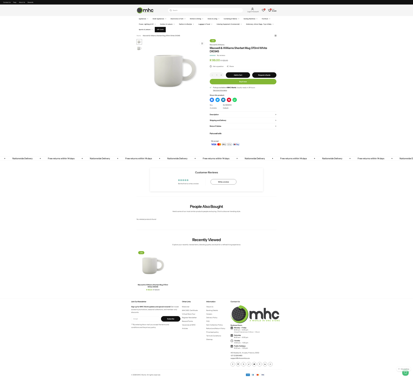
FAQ (208, 321)
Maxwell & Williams (217, 45)
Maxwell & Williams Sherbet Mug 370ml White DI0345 (153, 286)
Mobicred (185, 307)
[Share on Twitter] (217, 100)
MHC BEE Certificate (190, 310)
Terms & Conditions (213, 336)
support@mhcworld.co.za (240, 358)
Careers (209, 314)
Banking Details (212, 310)
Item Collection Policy (214, 325)
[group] (174, 71)
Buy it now (243, 82)
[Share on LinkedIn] (223, 100)
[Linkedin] (265, 364)
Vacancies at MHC (189, 325)
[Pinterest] (259, 364)
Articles (185, 328)
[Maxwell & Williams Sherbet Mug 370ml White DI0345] (153, 265)
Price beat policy (212, 332)
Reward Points (187, 321)
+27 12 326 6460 (236, 356)
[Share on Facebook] (212, 100)
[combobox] (205, 10)
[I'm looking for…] (170, 10)
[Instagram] (238, 364)
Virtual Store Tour (188, 314)
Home (139, 36)
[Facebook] (233, 364)
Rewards (30, 2)
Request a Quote (264, 75)
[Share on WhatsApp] (235, 100)
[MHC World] (145, 10)
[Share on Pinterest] (229, 100)
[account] (253, 9)
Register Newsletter (189, 318)
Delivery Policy (211, 318)
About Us (22, 2)
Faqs (14, 2)
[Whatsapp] (270, 364)
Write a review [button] (223, 182)
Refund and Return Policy (215, 328)
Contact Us (7, 2)
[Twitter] (243, 364)
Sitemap (209, 339)
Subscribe (170, 319)
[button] (213, 55)
